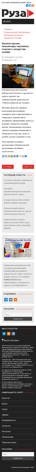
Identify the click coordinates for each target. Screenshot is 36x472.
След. (26, 167)
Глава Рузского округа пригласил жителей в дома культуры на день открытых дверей (17, 223)
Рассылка (6, 431)
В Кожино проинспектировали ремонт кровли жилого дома (17, 191)
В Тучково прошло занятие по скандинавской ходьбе (18, 181)
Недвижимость (9, 420)
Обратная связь (9, 442)
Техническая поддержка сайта (22, 467)
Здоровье (6, 426)
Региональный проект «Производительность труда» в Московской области (18, 211)
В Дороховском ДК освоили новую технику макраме (17, 201)
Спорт (5, 409)
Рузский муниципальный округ (17, 2)
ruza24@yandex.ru (19, 285)
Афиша (5, 415)
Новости (6, 398)
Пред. (9, 167)
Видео (5, 403)
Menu (8, 21)
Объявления (7, 437)
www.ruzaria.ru (11, 345)
